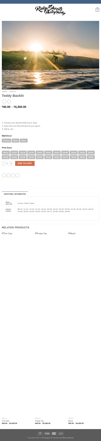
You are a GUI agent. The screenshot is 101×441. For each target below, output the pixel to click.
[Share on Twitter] (9, 175)
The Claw (5, 421)
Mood (70, 421)
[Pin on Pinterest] (17, 175)
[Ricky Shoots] (50, 9)
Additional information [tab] (15, 194)
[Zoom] (5, 86)
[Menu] (3, 10)
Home (4, 92)
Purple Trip (39, 421)
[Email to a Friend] (13, 175)
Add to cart (25, 163)
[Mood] (83, 324)
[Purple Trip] (50, 324)
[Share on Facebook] (4, 175)
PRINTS (12, 92)
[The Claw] (17, 324)
